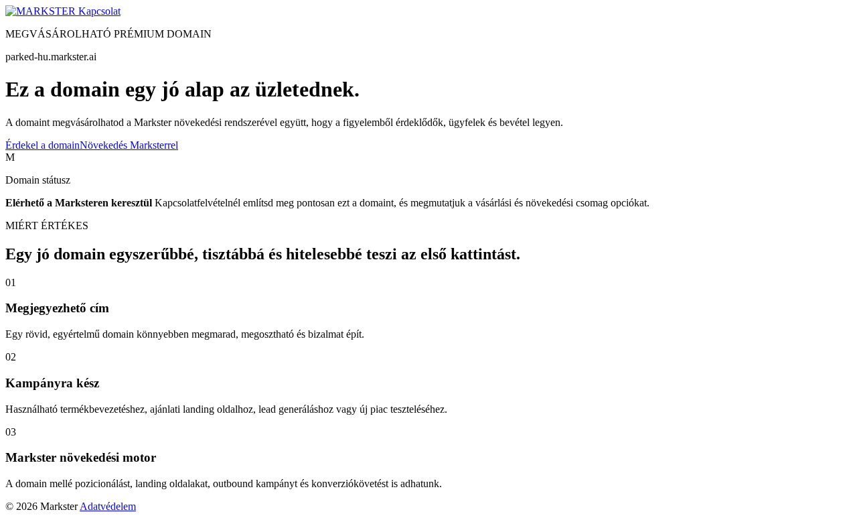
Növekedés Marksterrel (129, 145)
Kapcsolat (99, 11)
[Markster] (41, 11)
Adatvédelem (108, 506)
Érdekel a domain (42, 145)
